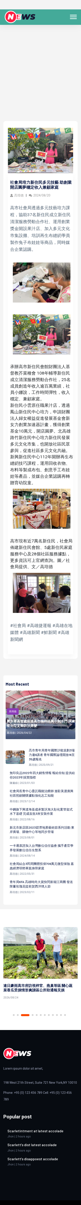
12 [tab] (65, 1015)
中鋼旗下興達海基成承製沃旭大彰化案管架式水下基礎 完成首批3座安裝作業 (41, 811)
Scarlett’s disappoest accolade (32, 1159)
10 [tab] (57, 1015)
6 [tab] (41, 1015)
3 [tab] (25, 1015)
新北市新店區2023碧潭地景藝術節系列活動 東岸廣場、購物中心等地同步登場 (42, 829)
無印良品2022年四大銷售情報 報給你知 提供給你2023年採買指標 (42, 775)
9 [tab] (53, 1015)
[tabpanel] (40, 964)
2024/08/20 (41, 195)
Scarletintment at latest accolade (35, 1131)
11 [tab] (61, 1015)
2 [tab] (18, 1015)
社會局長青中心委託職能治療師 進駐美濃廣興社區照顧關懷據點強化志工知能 (41, 793)
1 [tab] (14, 1015)
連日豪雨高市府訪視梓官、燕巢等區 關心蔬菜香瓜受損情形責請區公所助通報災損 (37, 987)
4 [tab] (33, 1015)
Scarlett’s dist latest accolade (32, 1145)
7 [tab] (45, 1015)
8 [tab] (49, 1015)
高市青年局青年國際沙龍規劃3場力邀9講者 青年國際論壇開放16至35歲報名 (52, 754)
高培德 (19, 195)
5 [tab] (37, 1015)
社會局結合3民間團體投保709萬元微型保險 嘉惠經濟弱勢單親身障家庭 (42, 866)
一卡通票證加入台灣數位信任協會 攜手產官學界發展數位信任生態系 (41, 848)
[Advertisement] (40, 78)
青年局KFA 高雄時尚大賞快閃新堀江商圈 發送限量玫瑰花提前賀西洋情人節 (41, 884)
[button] (73, 16)
